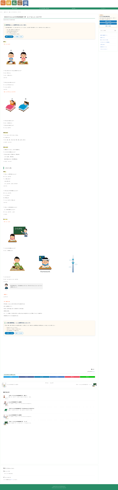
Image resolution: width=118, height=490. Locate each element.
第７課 (93, 369)
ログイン (12, 479)
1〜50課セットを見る (18, 36)
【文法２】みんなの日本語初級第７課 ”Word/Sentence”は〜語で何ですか (21, 408)
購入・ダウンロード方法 (104, 39)
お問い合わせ (102, 44)
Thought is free (64, 487)
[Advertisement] (31, 352)
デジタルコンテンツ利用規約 (104, 42)
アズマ (94, 371)
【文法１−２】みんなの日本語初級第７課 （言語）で (18, 395)
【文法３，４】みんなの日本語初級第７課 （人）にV (18, 421)
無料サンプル (102, 37)
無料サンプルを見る (9, 36)
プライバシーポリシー (103, 49)
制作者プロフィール (103, 46)
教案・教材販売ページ (103, 35)
